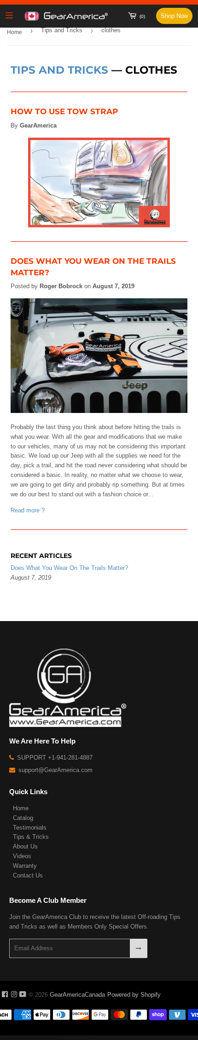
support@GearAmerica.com (55, 770)
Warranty (25, 865)
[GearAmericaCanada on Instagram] (14, 994)
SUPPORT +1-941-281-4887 (54, 757)
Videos (22, 856)
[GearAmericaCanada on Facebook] (4, 994)
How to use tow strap (64, 111)
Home (14, 32)
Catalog (23, 817)
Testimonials (30, 827)
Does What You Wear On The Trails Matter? (69, 567)
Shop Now (174, 15)
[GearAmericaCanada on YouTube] (22, 994)
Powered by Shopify (134, 994)
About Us (25, 846)
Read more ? (28, 510)
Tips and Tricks (61, 30)
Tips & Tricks (31, 836)
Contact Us (28, 875)
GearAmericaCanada (77, 994)
